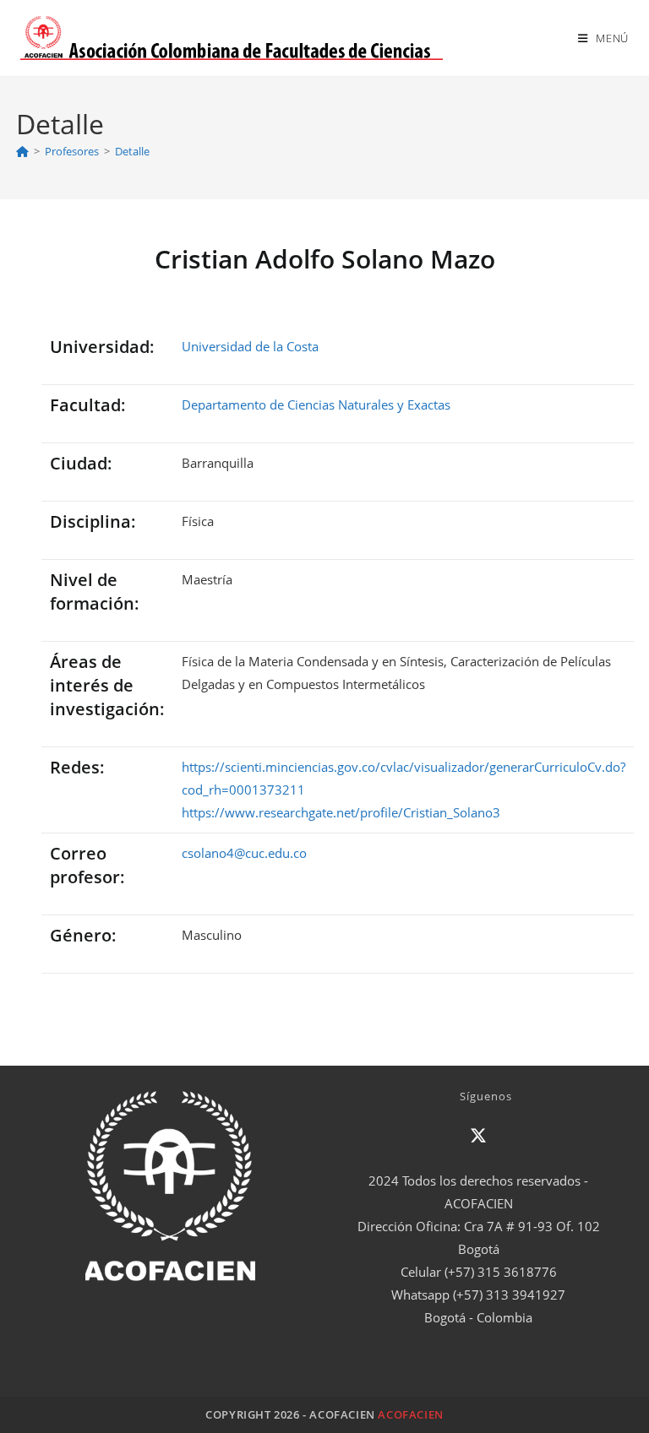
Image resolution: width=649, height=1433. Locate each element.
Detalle (132, 151)
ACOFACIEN (410, 1414)
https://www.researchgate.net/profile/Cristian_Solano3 (341, 812)
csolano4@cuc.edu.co (244, 852)
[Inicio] (22, 151)
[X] (478, 1136)
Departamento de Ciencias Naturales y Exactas (316, 404)
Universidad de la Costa (250, 346)
